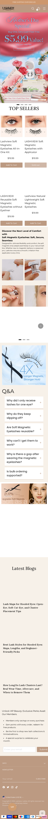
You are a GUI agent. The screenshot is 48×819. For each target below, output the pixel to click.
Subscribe (41, 779)
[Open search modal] (32, 8)
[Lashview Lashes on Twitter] (8, 787)
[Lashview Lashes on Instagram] (12, 787)
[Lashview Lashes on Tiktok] (16, 787)
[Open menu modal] (44, 8)
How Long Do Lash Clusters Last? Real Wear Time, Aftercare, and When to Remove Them (22, 689)
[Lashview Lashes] (8, 8)
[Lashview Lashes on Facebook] (4, 787)
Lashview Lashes (21, 801)
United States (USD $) (13, 797)
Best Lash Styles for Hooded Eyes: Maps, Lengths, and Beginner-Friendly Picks (23, 648)
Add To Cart (11, 165)
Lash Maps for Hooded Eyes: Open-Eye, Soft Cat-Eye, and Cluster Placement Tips (23, 608)
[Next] (42, 58)
